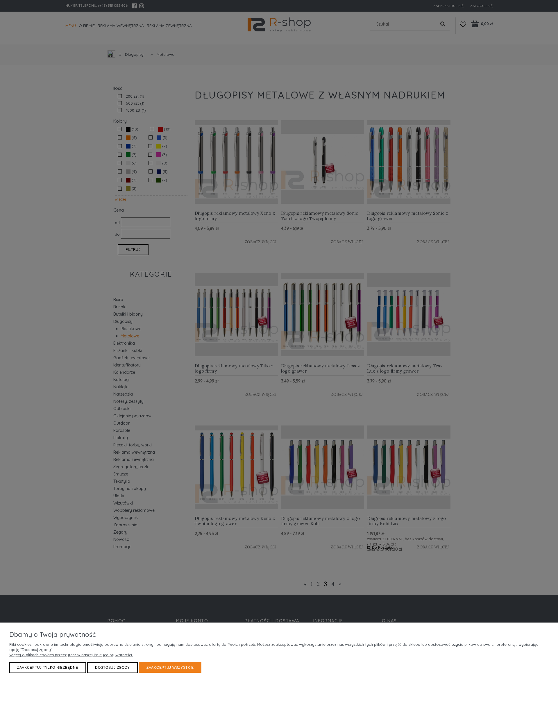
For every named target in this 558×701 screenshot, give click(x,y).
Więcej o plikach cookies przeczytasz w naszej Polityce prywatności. (71, 654)
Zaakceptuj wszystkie (170, 668)
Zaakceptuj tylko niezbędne (47, 668)
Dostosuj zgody (112, 668)
